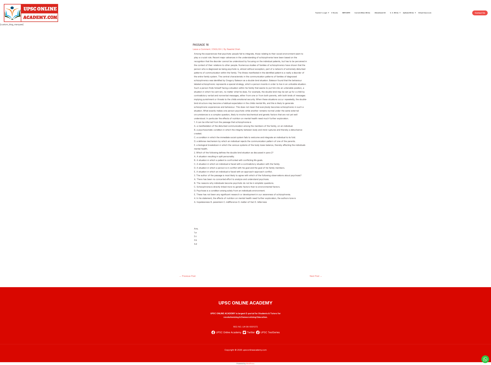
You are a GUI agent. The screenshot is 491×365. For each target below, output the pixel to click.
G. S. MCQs (394, 13)
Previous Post (187, 276)
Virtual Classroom (424, 13)
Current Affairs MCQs (362, 13)
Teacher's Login (321, 13)
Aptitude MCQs (408, 13)
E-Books (334, 13)
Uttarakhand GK (380, 13)
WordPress (250, 363)
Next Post (316, 276)
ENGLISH (217, 49)
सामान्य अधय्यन (346, 13)
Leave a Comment (201, 49)
